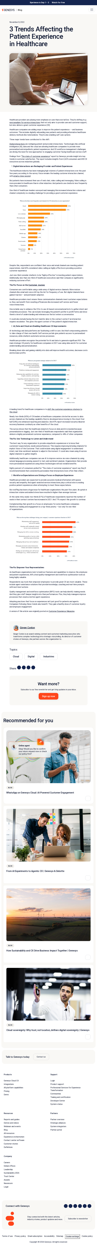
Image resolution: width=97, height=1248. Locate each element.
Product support (57, 1084)
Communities (55, 1094)
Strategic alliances (58, 1123)
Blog (5, 1130)
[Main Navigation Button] (91, 9)
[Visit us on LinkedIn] (66, 1206)
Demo (6, 1094)
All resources (9, 1133)
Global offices (9, 1166)
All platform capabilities (13, 1087)
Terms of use (7, 1236)
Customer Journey (36, 285)
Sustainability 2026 (11, 1173)
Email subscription (35, 1236)
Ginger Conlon (27, 627)
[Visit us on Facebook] (80, 1206)
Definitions (8, 1147)
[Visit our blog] (89, 1206)
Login (52, 1081)
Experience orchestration (14, 1137)
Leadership (8, 1169)
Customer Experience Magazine (62, 611)
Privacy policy (20, 1236)
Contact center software (14, 1140)
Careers (7, 1162)
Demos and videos (11, 1123)
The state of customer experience (36, 156)
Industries (48, 656)
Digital (31, 656)
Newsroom (8, 1183)
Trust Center (9, 1176)
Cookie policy (87, 1236)
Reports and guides (12, 1119)
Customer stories (11, 1144)
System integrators (58, 1126)
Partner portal (56, 1130)
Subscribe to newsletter (78, 1219)
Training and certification (60, 1097)
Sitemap (59, 1236)
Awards (7, 1180)
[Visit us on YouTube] (85, 1206)
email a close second (22, 176)
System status (56, 1104)
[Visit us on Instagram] (70, 1206)
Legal (6, 1187)
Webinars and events (12, 1126)
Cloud (16, 656)
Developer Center (57, 1101)
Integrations (9, 1084)
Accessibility (49, 1236)
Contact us (41, 1057)
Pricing (6, 1091)
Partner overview (57, 1119)
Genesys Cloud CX (11, 1081)
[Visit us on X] (75, 1206)
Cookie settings (72, 1236)
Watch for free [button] (58, 2)
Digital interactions (17, 144)
